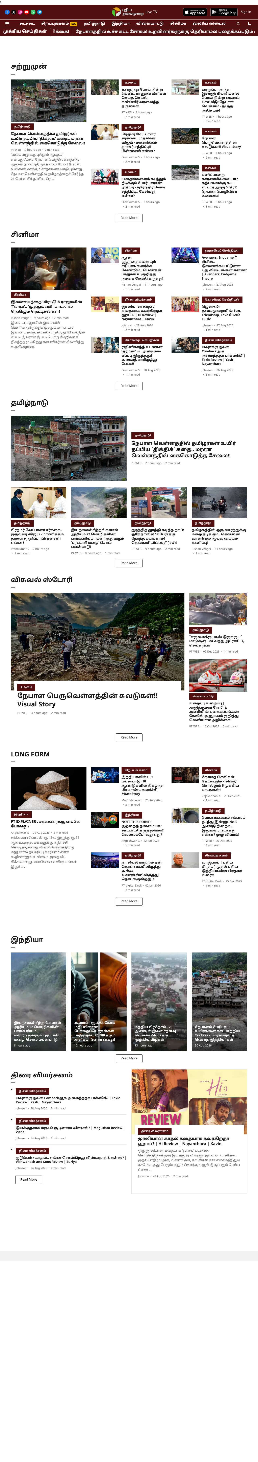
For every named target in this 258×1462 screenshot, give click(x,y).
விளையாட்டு (150, 23)
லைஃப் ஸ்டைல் (209, 23)
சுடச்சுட (27, 23)
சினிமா (178, 23)
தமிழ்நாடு (94, 23)
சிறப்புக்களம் (55, 23)
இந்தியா (120, 23)
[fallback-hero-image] (48, 100)
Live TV (151, 12)
